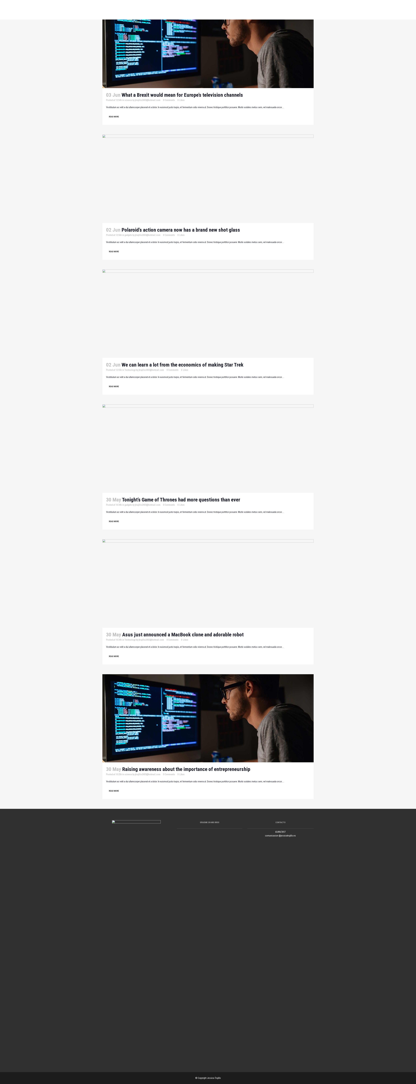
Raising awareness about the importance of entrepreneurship (186, 769)
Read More (114, 117)
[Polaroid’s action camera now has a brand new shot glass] (208, 179)
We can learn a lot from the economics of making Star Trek (182, 365)
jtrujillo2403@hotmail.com (147, 100)
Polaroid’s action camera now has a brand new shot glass (181, 230)
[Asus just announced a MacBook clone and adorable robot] (208, 583)
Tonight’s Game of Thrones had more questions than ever (181, 500)
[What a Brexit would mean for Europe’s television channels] (208, 44)
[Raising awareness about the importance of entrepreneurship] (208, 718)
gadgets (128, 235)
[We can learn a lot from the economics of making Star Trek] (208, 313)
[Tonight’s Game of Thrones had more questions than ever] (208, 448)
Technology (130, 370)
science (128, 100)
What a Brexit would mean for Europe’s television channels (182, 95)
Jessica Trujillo (214, 1078)
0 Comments (169, 100)
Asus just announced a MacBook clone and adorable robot (183, 634)
